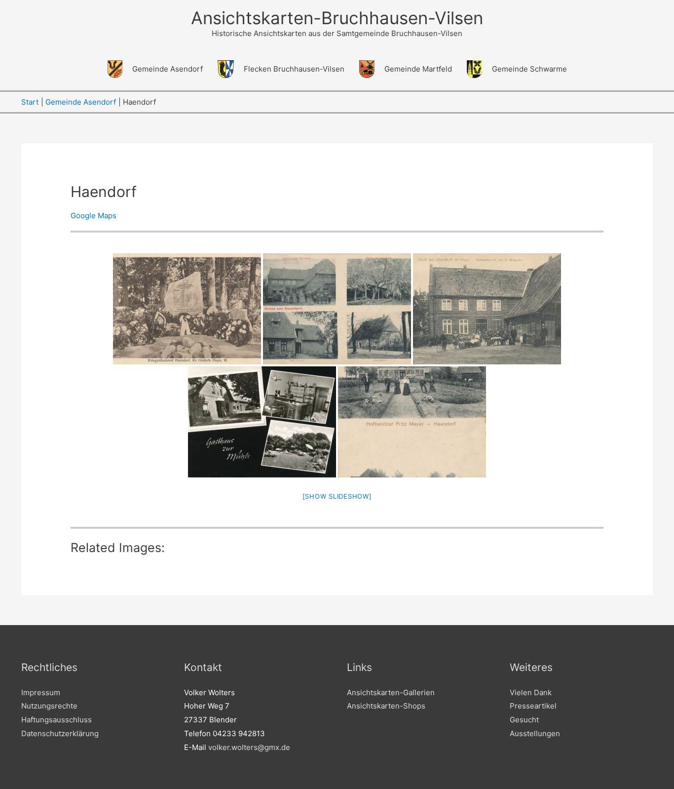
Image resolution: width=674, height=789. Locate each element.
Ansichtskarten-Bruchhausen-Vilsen (337, 17)
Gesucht (524, 719)
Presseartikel (533, 705)
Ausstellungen (535, 733)
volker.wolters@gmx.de (249, 747)
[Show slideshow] (337, 496)
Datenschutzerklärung (60, 733)
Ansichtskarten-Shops (386, 705)
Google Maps (93, 215)
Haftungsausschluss (56, 719)
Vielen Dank (531, 692)
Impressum (40, 692)
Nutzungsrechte (49, 705)
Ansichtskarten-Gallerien (391, 692)
